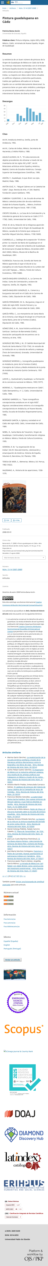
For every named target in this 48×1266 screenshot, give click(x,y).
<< (3, 876)
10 (21, 876)
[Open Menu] (2, 2)
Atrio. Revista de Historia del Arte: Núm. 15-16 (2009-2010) (24, 805)
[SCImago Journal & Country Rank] (18, 1051)
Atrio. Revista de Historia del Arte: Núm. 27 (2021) (25, 857)
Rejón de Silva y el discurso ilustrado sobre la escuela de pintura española (26, 811)
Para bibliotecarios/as (12, 926)
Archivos (12, 8)
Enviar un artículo (12, 960)
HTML (17, 520)
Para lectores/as (10, 919)
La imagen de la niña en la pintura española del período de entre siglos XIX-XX (26, 821)
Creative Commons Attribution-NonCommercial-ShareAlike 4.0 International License (24, 629)
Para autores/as (9, 923)
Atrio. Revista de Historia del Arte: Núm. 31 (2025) (25, 869)
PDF (7, 520)
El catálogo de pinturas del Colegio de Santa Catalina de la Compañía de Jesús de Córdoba (26, 789)
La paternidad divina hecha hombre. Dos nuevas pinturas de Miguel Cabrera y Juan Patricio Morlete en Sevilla (26, 800)
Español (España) (11, 941)
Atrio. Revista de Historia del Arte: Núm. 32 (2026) (23, 825)
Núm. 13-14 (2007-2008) (27, 8)
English (7, 945)
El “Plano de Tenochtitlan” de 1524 (29, 831)
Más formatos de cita (12, 558)
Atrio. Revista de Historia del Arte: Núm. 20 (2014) (25, 766)
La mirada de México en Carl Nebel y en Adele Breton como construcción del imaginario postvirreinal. (25, 866)
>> (25, 876)
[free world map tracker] (15, 979)
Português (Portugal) (12, 948)
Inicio (4, 8)
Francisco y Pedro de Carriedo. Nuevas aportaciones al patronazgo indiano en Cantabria (25, 853)
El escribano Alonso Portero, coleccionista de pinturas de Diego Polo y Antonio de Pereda (25, 841)
